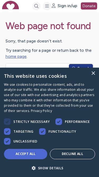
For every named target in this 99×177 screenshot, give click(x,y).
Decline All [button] (72, 154)
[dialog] (49, 122)
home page (16, 56)
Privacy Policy (41, 111)
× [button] (93, 73)
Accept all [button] (26, 154)
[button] (49, 168)
